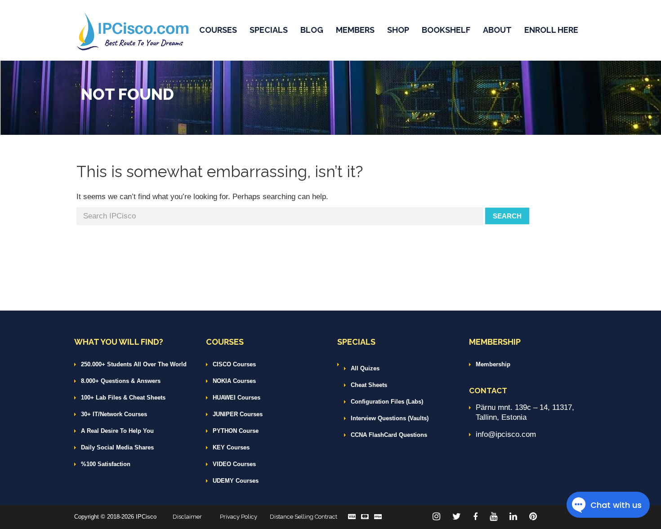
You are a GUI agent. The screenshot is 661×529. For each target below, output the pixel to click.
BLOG (311, 30)
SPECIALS (269, 30)
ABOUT (497, 30)
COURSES (218, 30)
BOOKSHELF (446, 30)
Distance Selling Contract (303, 516)
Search (507, 216)
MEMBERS (355, 30)
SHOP (398, 30)
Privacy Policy (238, 516)
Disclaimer (187, 516)
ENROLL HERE (551, 30)
